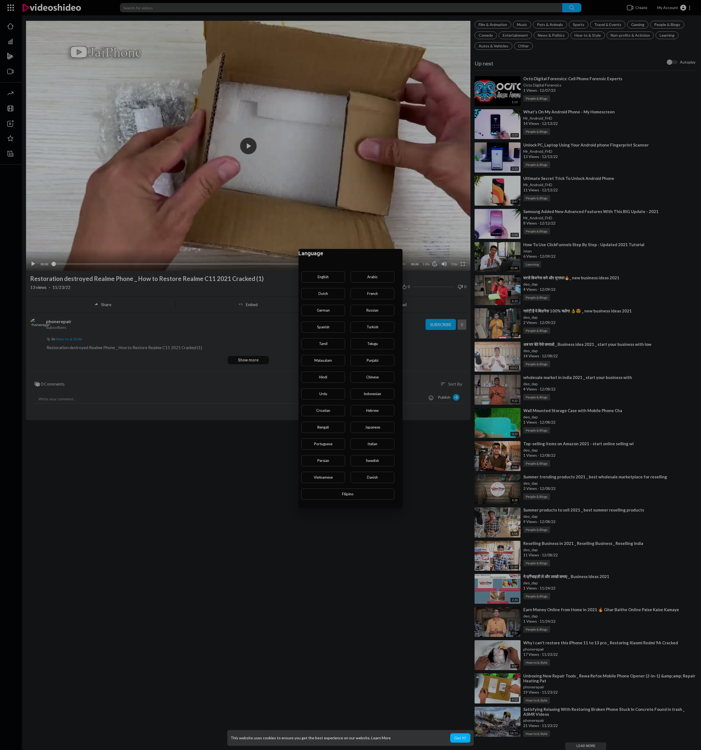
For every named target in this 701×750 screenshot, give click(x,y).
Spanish (323, 327)
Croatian (323, 410)
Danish (372, 477)
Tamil (323, 343)
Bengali (323, 427)
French (372, 293)
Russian (372, 310)
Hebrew (372, 410)
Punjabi (372, 360)
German (323, 310)
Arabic (372, 277)
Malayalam (323, 360)
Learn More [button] (381, 737)
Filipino (348, 494)
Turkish (372, 327)
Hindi (323, 377)
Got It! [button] (460, 737)
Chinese (372, 377)
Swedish (372, 460)
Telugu (372, 343)
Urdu (323, 394)
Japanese (372, 427)
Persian (323, 460)
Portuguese (323, 444)
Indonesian (372, 394)
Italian (372, 444)
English (323, 277)
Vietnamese (323, 477)
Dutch (323, 293)
